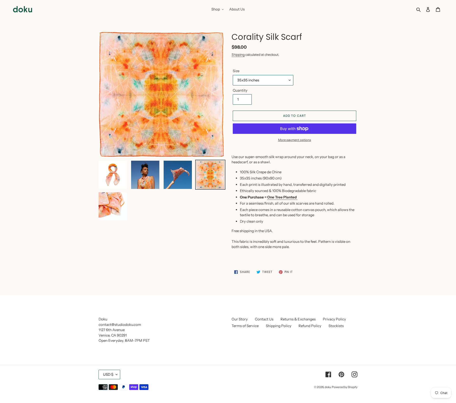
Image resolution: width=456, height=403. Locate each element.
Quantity (240, 90)
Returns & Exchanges (298, 319)
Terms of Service (245, 325)
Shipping (238, 54)
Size (236, 71)
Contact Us (264, 319)
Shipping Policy (278, 325)
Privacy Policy (334, 319)
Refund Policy (310, 325)
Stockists (336, 325)
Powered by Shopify (344, 387)
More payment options (294, 140)
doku (328, 387)
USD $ (108, 374)
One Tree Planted (282, 197)
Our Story (240, 319)
